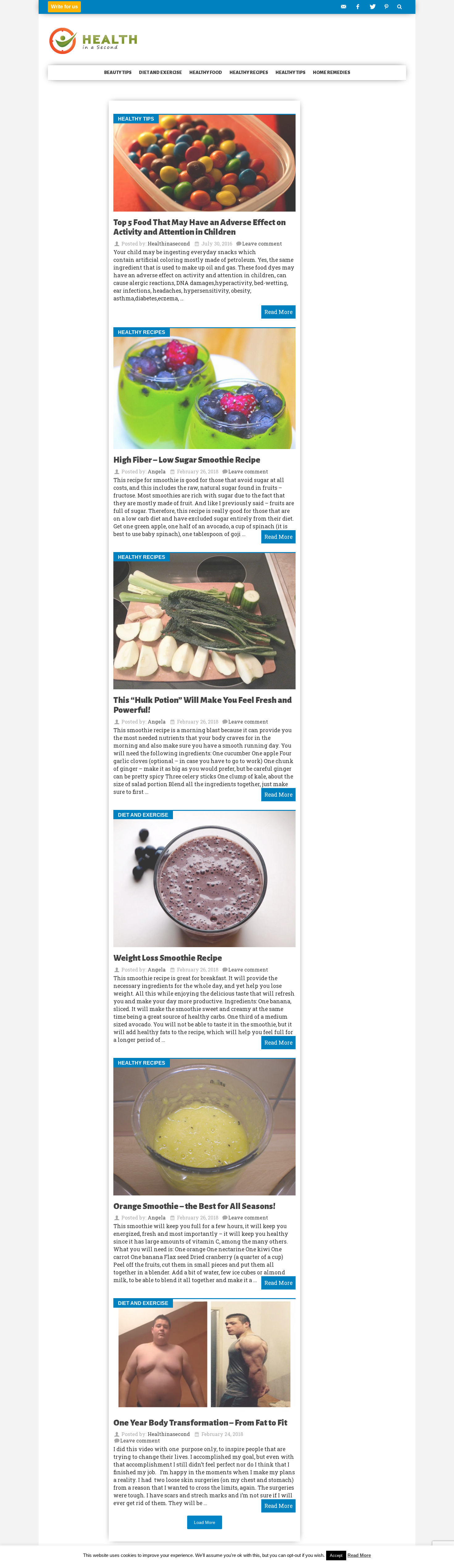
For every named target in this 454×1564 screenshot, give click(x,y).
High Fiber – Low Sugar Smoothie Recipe (186, 460)
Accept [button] (336, 1555)
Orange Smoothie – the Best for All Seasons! (194, 1206)
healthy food (205, 72)
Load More (204, 1522)
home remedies (331, 72)
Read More (359, 1555)
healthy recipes (248, 72)
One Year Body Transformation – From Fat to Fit (200, 1422)
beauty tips (118, 72)
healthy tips (290, 72)
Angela (157, 471)
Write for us (64, 6)
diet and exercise (160, 72)
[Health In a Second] (93, 40)
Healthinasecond (169, 243)
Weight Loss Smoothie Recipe (167, 958)
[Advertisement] (72, 195)
